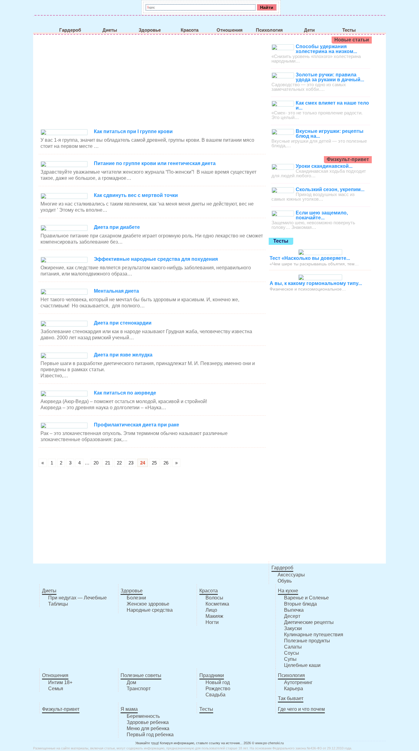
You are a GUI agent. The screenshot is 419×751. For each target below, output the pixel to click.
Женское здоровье (148, 604)
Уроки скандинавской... (324, 166)
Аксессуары (291, 574)
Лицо (211, 610)
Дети (309, 30)
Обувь (285, 580)
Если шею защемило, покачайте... (322, 215)
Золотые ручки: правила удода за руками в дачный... (330, 77)
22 (119, 462)
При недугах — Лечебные (77, 597)
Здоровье (150, 30)
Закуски (293, 628)
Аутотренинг (298, 682)
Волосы (214, 597)
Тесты (349, 30)
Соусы (291, 653)
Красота (189, 30)
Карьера (293, 688)
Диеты (109, 30)
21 (107, 462)
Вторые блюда (300, 604)
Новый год (218, 682)
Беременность (143, 716)
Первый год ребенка (150, 734)
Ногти (212, 622)
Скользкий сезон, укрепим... (330, 189)
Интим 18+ (60, 682)
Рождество (218, 688)
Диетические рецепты (309, 622)
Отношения (230, 30)
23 (131, 462)
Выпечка (294, 610)
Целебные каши (302, 665)
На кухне (288, 590)
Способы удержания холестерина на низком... (326, 49)
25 (154, 462)
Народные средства (150, 610)
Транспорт (139, 688)
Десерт (292, 616)
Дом (131, 682)
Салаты (293, 646)
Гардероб (70, 30)
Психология (269, 30)
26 (165, 462)
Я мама (129, 709)
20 (96, 462)
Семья (55, 688)
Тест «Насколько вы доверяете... (310, 258)
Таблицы (58, 604)
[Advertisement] (152, 82)
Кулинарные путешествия (313, 634)
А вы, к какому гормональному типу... (316, 283)
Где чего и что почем (301, 709)
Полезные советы (141, 675)
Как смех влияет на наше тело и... (332, 105)
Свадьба (215, 694)
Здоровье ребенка (148, 722)
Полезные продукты (307, 640)
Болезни (136, 597)
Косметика (217, 604)
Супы (290, 659)
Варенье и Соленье (306, 597)
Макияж (214, 616)
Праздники (211, 675)
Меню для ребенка (148, 728)
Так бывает (290, 698)
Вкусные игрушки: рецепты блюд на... (329, 134)
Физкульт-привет (60, 709)
